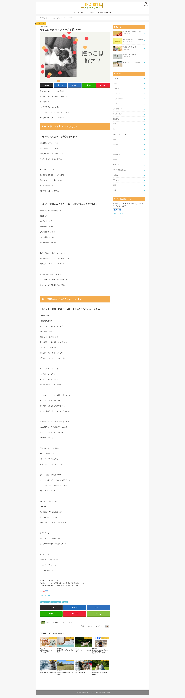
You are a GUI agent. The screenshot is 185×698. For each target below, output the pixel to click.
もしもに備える (118, 98)
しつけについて (46, 602)
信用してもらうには (129, 56)
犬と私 (65, 602)
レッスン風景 (117, 114)
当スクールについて (119, 134)
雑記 (114, 185)
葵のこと (116, 180)
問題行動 (116, 119)
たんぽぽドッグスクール (91, 692)
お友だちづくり (131, 62)
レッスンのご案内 (78, 12)
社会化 (115, 175)
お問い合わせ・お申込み (104, 12)
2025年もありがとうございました (133, 40)
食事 (114, 190)
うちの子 (116, 78)
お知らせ (116, 88)
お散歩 (115, 83)
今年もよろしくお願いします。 (133, 33)
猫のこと (116, 165)
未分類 (115, 144)
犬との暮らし (56, 602)
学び (114, 129)
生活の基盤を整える (119, 170)
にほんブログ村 (45, 595)
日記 (114, 139)
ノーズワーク (117, 109)
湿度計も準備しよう (129, 48)
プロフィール (90, 12)
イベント (116, 104)
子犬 (114, 124)
